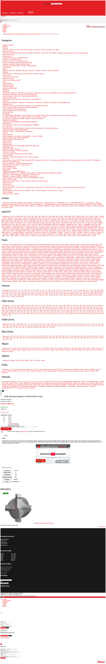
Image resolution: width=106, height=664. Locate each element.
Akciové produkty (7, 26)
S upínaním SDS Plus (34, 34)
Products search (47, 3)
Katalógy (5, 28)
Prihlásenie (5, 7)
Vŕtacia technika (13, 34)
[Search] (44, 5)
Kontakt (4, 30)
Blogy (4, 31)
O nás (4, 29)
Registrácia (5, 8)
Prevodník (5, 27)
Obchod (8, 34)
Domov (4, 34)
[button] (88, 25)
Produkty (5, 24)
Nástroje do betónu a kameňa (23, 34)
